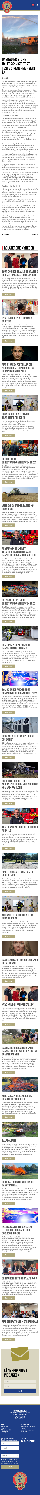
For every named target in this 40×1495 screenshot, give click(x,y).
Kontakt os (4, 1426)
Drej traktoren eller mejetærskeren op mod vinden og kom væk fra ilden (20, 784)
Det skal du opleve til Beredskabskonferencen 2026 (18, 601)
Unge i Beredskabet (27, 1430)
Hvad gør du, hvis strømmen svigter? (17, 319)
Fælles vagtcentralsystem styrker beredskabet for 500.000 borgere (17, 1230)
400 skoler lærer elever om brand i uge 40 (17, 916)
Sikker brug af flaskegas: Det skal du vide (18, 873)
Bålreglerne (9, 1141)
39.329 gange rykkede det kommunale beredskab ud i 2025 (19, 691)
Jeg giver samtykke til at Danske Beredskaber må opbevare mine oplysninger (9, 1461)
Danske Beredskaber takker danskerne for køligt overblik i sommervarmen (19, 1051)
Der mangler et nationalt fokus (19, 1278)
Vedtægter (4, 1432)
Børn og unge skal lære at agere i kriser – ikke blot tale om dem (20, 273)
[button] (27, 5)
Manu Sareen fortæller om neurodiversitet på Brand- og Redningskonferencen (18, 368)
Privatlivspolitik (6, 1430)
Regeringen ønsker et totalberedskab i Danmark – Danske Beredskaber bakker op (19, 552)
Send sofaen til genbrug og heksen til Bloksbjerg (17, 1097)
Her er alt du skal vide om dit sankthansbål (18, 1183)
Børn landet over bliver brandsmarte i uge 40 (15, 416)
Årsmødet (24, 1432)
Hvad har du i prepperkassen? (18, 1005)
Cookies (3, 1428)
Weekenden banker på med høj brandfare (18, 507)
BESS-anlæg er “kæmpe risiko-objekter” (18, 738)
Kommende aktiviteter (28, 1426)
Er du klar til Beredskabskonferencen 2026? (19, 460)
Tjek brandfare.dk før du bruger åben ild (20, 829)
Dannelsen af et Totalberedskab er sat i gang (20, 961)
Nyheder (23, 1428)
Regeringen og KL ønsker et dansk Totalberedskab (17, 646)
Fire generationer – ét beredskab (20, 1322)
